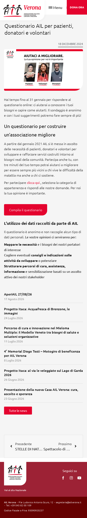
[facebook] (63, 478)
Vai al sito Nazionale (15, 490)
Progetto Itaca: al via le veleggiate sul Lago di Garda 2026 (43, 372)
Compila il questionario (25, 210)
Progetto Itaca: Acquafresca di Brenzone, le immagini (37, 311)
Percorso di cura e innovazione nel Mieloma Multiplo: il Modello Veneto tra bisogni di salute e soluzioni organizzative (41, 332)
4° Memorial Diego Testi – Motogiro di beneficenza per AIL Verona (42, 353)
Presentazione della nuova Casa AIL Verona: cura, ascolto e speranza (41, 391)
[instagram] (71, 478)
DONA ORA (77, 7)
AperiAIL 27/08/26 (18, 294)
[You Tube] (79, 478)
